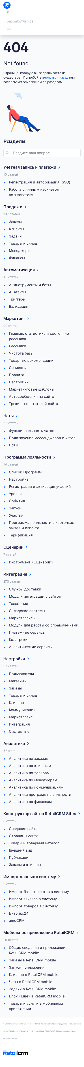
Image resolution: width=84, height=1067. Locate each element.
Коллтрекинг (20, 639)
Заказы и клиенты (25, 864)
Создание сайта (23, 828)
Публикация (19, 857)
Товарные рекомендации (31, 360)
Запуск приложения (26, 967)
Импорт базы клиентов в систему (39, 891)
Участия (16, 515)
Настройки (19, 382)
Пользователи (21, 673)
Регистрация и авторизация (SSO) (39, 182)
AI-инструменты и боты (30, 285)
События (17, 501)
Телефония (18, 603)
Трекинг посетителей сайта (33, 403)
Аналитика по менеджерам (33, 780)
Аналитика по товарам (29, 773)
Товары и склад (23, 243)
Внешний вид (20, 850)
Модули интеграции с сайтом (35, 596)
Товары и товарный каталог (34, 843)
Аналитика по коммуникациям (36, 787)
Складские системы (27, 610)
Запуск (15, 508)
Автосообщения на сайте (31, 396)
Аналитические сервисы (30, 646)
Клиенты (16, 229)
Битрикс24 (18, 913)
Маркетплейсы (22, 618)
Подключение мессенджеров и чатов (42, 438)
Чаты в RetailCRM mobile (30, 981)
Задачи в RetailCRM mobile (32, 989)
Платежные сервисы (27, 632)
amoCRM (16, 920)
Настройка (18, 479)
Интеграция (19, 724)
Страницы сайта (23, 836)
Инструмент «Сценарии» (31, 562)
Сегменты (17, 367)
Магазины (17, 681)
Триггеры (17, 299)
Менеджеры (19, 250)
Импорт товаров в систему (33, 906)
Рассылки (17, 346)
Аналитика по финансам (30, 801)
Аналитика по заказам (29, 758)
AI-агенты (17, 292)
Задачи (15, 236)
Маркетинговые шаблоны (31, 389)
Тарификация (21, 535)
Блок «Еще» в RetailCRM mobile (37, 996)
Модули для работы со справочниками (43, 625)
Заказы (15, 221)
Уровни (15, 493)
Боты (13, 445)
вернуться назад (55, 77)
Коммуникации (22, 710)
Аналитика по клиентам (30, 765)
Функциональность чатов (31, 430)
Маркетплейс (21, 717)
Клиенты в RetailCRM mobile (33, 974)
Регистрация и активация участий (40, 486)
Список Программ (25, 472)
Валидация (18, 306)
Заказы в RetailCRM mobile (32, 960)
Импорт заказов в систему (33, 899)
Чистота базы (21, 353)
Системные (19, 731)
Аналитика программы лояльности (40, 794)
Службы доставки (25, 589)
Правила (16, 375)
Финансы (17, 257)
